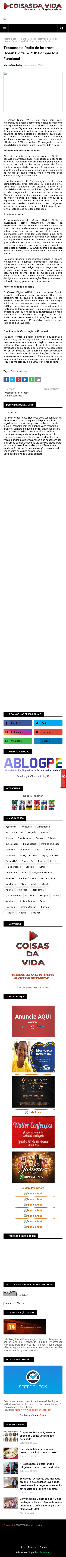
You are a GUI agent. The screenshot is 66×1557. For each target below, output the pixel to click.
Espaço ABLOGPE (28, 855)
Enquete (48, 850)
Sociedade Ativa (27, 901)
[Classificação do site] (25, 1333)
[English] (14, 809)
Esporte (42, 861)
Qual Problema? (13, 895)
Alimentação (43, 827)
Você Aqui (36, 913)
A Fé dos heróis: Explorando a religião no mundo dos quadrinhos (40, 1465)
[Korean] (22, 803)
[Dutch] (51, 809)
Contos (39, 838)
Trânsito (9, 913)
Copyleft (8, 1525)
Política (9, 890)
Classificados (24, 838)
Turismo (22, 913)
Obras (23, 884)
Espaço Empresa (50, 855)
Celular (44, 832)
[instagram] (18, 732)
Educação (25, 850)
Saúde (55, 895)
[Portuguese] (51, 803)
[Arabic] (14, 803)
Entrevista (10, 855)
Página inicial (10, 39)
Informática (11, 872)
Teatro (43, 901)
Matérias (9, 878)
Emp (37, 850)
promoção (22, 890)
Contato (43, 1547)
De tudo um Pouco (50, 844)
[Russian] (44, 803)
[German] (29, 809)
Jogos (24, 872)
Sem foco (10, 901)
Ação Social (11, 827)
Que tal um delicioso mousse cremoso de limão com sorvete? (39, 1451)
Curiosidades (11, 844)
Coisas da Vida (34, 1525)
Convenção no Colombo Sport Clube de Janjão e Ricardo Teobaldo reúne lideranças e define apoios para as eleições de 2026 (41, 1503)
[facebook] (18, 723)
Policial (44, 884)
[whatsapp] (18, 741)
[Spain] (37, 809)
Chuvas (9, 838)
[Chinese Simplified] (37, 803)
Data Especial (30, 844)
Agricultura (27, 827)
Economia (10, 850)
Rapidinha (30, 895)
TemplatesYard (42, 1552)
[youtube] (48, 732)
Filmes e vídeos (13, 867)
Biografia (32, 832)
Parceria (32, 1547)
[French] (22, 809)
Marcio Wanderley (13, 65)
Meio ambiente (47, 878)
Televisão (10, 907)
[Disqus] (33, 578)
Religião (44, 895)
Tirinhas (45, 907)
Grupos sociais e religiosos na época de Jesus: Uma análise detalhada (37, 1435)
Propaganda (38, 890)
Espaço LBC (11, 861)
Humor (42, 867)
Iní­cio (22, 1547)
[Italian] (44, 809)
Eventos (54, 861)
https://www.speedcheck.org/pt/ (33, 1409)
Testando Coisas (26, 39)
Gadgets (30, 867)
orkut (33, 884)
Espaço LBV (27, 861)
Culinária (52, 838)
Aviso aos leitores (14, 832)
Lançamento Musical (42, 872)
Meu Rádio (10, 884)
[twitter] (48, 723)
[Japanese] (29, 803)
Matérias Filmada (27, 878)
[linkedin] (48, 741)
